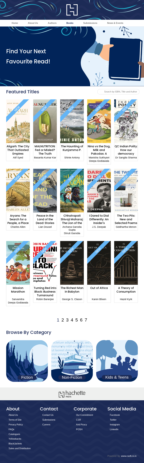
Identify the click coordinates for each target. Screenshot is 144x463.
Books (69, 23)
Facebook (115, 415)
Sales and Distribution (20, 448)
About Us (33, 23)
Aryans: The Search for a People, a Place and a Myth (18, 221)
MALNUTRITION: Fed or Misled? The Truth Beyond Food (45, 151)
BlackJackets (15, 443)
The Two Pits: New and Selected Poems (126, 219)
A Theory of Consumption (126, 289)
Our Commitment (84, 415)
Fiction (27, 377)
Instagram (115, 424)
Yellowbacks (15, 439)
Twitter (113, 420)
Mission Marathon (18, 289)
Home (15, 23)
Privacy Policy (16, 424)
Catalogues (14, 434)
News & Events (115, 23)
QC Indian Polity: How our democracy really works (126, 151)
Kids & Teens (117, 377)
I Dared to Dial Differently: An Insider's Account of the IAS (99, 223)
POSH (79, 429)
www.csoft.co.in (129, 456)
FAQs (11, 429)
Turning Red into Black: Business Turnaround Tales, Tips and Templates (45, 295)
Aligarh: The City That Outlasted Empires (18, 149)
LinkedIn (114, 429)
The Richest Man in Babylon (72, 289)
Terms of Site (15, 420)
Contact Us (47, 415)
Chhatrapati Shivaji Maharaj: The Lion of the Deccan (72, 221)
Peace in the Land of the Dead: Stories (45, 219)
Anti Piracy (81, 424)
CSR (78, 420)
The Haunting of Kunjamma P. (72, 148)
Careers (46, 424)
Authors (52, 23)
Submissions (90, 23)
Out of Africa (99, 288)
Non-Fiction (72, 377)
